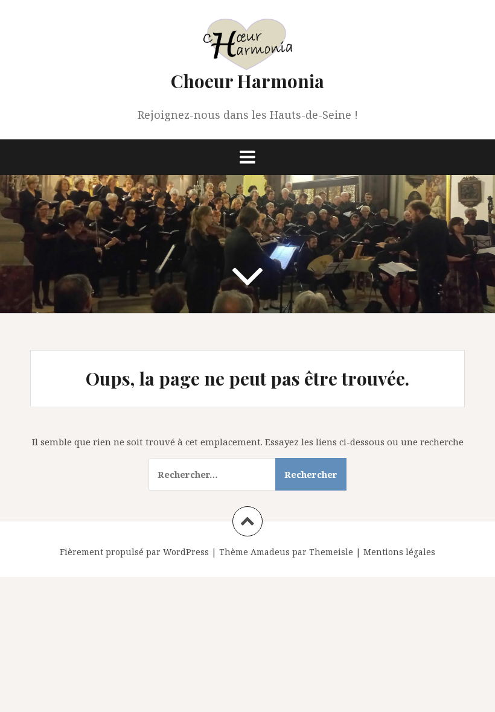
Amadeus (270, 552)
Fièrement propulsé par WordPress (134, 552)
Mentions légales (399, 552)
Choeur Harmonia (247, 81)
